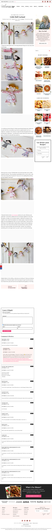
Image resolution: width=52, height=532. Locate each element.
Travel (25, 514)
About (35, 6)
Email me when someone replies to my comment (12, 325)
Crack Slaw (39, 93)
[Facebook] (45, 2)
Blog (31, 6)
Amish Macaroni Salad (47, 110)
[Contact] (50, 2)
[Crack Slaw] (39, 91)
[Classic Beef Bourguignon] (47, 64)
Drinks (14, 514)
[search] (49, 6)
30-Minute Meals (17, 509)
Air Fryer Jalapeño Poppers (38, 123)
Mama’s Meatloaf (39, 80)
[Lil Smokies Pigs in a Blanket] (39, 107)
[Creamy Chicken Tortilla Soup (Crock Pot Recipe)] (39, 64)
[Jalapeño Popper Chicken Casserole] (47, 78)
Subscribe (40, 6)
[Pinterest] (43, 2)
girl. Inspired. (7, 6)
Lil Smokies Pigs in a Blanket (38, 110)
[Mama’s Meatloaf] (39, 78)
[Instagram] (48, 2)
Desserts (15, 512)
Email (19, 326)
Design (26, 6)
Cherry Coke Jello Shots (47, 123)
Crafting (26, 509)
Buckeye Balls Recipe (47, 135)
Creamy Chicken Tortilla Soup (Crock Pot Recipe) (38, 67)
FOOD (22, 6)
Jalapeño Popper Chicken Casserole (47, 81)
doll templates (15, 215)
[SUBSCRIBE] (43, 157)
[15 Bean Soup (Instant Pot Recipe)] (47, 91)
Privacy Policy (6, 514)
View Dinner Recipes (33, 496)
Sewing (17, 14)
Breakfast (15, 511)
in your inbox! (7, 1)
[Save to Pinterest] (1, 266)
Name (3, 326)
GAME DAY (13, 7)
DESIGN (14, 14)
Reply (31, 348)
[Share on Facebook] (1, 268)
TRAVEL (18, 6)
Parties (26, 511)
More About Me (43, 43)
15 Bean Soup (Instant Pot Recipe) (47, 94)
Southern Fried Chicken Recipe (38, 136)
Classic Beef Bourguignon (47, 67)
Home (12, 14)
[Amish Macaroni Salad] (47, 107)
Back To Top (25, 524)
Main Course (16, 516)
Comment (4, 316)
